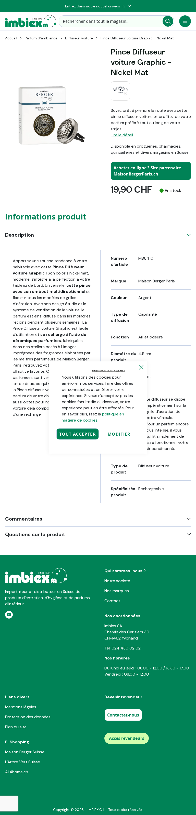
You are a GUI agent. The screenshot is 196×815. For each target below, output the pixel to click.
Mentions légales (20, 707)
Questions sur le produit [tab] (35, 534)
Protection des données (28, 717)
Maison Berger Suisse (24, 752)
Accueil (11, 38)
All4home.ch (16, 772)
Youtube (9, 615)
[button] (126, 6)
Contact (112, 600)
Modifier (119, 434)
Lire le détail (122, 135)
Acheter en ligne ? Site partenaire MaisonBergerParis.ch (147, 171)
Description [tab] (19, 235)
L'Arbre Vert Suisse (22, 762)
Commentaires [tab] (23, 518)
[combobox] (116, 21)
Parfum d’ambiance (41, 38)
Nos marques (116, 590)
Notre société (117, 580)
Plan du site (16, 727)
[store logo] (30, 21)
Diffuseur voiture (79, 38)
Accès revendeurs (126, 738)
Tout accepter (77, 434)
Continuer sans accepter (108, 371)
